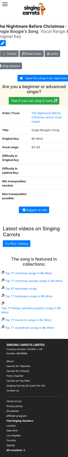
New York (12, 430)
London (11, 425)
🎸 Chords (9, 53)
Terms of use (14, 401)
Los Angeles (13, 435)
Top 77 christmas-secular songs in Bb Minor (34, 281)
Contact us (12, 390)
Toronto (11, 440)
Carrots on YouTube (18, 380)
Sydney (10, 445)
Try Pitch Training (16, 243)
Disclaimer (12, 411)
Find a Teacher (15, 375)
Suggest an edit (36, 210)
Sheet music (33, 53)
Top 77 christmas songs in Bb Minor (28, 273)
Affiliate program (16, 416)
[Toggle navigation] (5, 4)
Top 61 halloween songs (21, 288)
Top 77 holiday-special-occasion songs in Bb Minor (31, 310)
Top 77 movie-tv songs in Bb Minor (28, 320)
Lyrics (53, 53)
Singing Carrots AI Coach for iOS (25, 385)
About (10, 361)
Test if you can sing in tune (32, 101)
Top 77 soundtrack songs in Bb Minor (29, 327)
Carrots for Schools (17, 371)
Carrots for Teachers (18, 366)
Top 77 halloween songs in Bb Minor (29, 296)
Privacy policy (14, 406)
